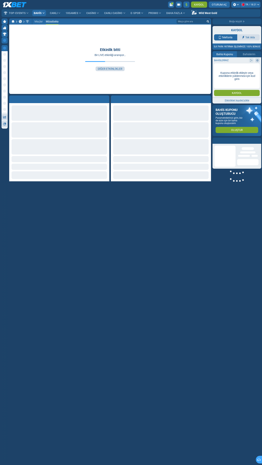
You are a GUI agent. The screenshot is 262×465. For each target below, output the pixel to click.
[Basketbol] (20, 21)
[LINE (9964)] (13, 21)
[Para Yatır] (186, 5)
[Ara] (208, 21)
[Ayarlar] (235, 5)
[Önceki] (113, 98)
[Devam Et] (122, 98)
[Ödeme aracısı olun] (179, 5)
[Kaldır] (207, 98)
